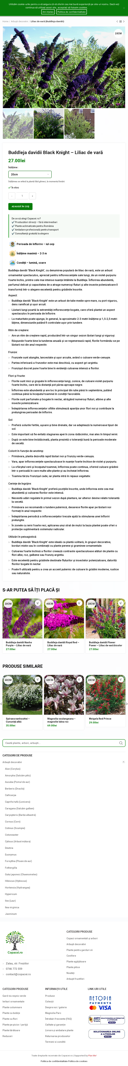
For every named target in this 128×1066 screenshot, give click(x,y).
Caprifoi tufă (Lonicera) (17, 801)
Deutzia (9, 848)
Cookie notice (95, 7)
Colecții (49, 1001)
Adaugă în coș (20, 206)
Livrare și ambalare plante (59, 1030)
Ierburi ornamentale (13, 1001)
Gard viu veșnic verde (14, 996)
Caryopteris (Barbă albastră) (20, 815)
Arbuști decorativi (19, 21)
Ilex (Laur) (10, 900)
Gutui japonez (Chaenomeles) (21, 874)
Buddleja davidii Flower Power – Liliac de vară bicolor (105, 644)
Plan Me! (92, 1055)
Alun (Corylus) (12, 769)
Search (121, 743)
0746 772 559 (14, 968)
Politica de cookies (77, 1061)
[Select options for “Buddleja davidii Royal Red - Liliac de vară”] (79, 603)
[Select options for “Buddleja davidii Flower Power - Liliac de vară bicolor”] (121, 603)
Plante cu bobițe (11, 1013)
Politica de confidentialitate (54, 1061)
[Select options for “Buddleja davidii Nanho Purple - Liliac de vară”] (38, 603)
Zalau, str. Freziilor (17, 963)
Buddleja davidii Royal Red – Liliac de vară (63, 644)
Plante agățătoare (76, 961)
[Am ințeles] (124, 8)
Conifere (71, 955)
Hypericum (11, 894)
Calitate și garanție (55, 1024)
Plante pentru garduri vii (79, 950)
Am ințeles (48, 11)
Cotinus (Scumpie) (15, 828)
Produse (50, 996)
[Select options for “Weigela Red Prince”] (121, 679)
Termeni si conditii (55, 1042)
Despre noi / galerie (56, 1007)
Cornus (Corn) (12, 821)
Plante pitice (73, 967)
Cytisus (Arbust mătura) (18, 841)
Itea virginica (12, 907)
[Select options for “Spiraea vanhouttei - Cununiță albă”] (38, 679)
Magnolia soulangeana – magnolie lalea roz (61, 720)
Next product (124, 21)
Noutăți (70, 973)
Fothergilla (11, 867)
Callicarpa (10, 795)
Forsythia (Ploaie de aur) (18, 861)
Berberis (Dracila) (14, 788)
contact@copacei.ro (18, 974)
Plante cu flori (10, 1019)
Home (5, 21)
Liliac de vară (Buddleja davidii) (47, 21)
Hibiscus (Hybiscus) (16, 881)
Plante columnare (12, 1007)
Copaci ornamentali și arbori (82, 938)
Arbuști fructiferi (75, 979)
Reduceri (7, 1036)
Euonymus (10, 854)
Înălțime (12, 167)
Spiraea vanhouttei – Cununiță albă (18, 720)
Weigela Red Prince (100, 718)
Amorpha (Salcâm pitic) (18, 775)
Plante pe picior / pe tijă (15, 1024)
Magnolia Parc (53, 1013)
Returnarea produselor (57, 1036)
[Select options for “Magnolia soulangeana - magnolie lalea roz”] (79, 679)
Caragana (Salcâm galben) (19, 808)
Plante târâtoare (11, 1030)
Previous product (117, 21)
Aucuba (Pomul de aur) (17, 782)
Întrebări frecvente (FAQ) (58, 1019)
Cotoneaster (11, 834)
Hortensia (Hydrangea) (17, 887)
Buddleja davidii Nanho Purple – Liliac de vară (19, 644)
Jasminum (11, 914)
